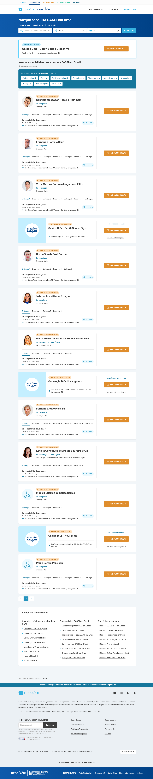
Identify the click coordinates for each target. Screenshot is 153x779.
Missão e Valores (110, 720)
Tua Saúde (22, 2)
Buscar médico (34, 2)
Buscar (130, 31)
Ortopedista (125, 78)
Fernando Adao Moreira (50, 408)
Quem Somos (76, 720)
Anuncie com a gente (79, 734)
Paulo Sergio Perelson (49, 563)
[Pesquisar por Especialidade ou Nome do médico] (49, 30)
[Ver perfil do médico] (27, 101)
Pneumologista (41, 84)
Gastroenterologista (60, 78)
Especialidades (96, 9)
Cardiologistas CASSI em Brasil (75, 639)
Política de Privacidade (79, 729)
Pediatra (44, 78)
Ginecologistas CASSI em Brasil (75, 644)
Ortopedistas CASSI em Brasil (74, 653)
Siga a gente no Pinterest (135, 693)
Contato (108, 734)
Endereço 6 (78, 115)
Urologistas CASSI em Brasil (73, 658)
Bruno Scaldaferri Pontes (51, 254)
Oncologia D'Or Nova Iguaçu (34, 120)
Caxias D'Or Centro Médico (35, 638)
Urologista (27, 84)
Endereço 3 (47, 115)
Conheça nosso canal (115, 693)
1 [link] (26, 599)
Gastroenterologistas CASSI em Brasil (78, 635)
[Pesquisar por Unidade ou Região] (83, 30)
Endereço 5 (68, 115)
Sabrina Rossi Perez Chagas (53, 296)
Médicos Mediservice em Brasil (112, 635)
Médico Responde (64, 2)
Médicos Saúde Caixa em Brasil (112, 648)
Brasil (45, 679)
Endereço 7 (89, 115)
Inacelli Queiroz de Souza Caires (55, 492)
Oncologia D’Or (100, 773)
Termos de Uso (110, 729)
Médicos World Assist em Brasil (112, 658)
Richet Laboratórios (126, 773)
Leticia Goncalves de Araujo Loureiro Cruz (62, 450)
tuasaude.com (129, 9)
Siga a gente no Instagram (121, 693)
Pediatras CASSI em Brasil (73, 630)
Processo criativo (77, 725)
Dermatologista (110, 78)
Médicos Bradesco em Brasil (111, 630)
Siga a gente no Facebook (128, 693)
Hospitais (113, 9)
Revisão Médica (110, 725)
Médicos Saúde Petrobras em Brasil (114, 653)
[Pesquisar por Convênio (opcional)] (118, 30)
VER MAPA (89, 123)
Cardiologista (78, 78)
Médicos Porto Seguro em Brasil (112, 639)
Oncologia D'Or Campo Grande (36, 647)
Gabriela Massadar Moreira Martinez (58, 99)
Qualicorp (140, 773)
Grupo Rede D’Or (88, 762)
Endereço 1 (26, 115)
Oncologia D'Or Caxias (33, 633)
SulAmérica (112, 773)
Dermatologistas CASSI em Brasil (76, 648)
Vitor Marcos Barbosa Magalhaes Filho (59, 184)
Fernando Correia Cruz (50, 142)
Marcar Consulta (35, 679)
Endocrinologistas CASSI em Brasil (76, 626)
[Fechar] (133, 73)
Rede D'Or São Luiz (85, 773)
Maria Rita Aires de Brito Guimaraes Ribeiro (62, 338)
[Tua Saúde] (29, 693)
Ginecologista (94, 78)
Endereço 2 (36, 115)
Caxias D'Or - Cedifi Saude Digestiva (45, 48)
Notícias (76, 2)
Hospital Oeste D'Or (32, 651)
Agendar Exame (49, 2)
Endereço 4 (57, 115)
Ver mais (55, 84)
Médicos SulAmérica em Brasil (112, 626)
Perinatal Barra (30, 661)
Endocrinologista (30, 78)
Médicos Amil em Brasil (109, 644)
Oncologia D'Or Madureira (34, 642)
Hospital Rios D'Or (31, 656)
